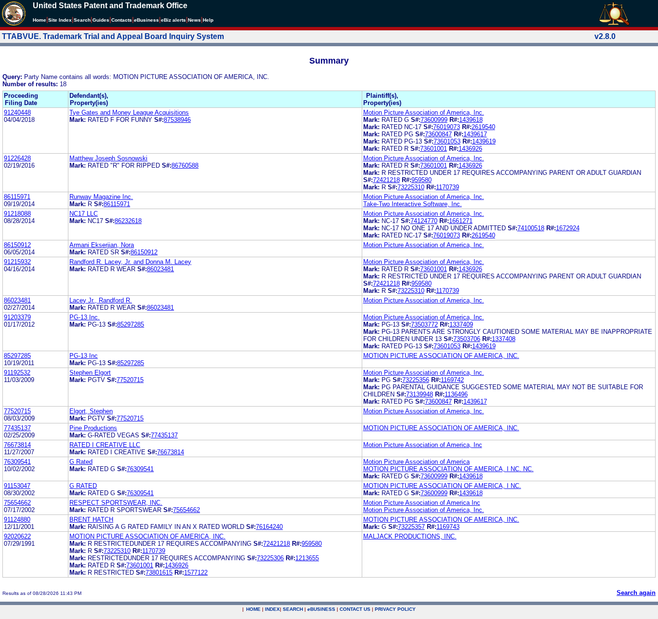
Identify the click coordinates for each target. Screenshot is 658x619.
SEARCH (293, 609)
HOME (253, 609)
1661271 (461, 220)
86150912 (17, 245)
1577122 (196, 572)
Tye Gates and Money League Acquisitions (129, 112)
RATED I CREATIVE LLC (104, 444)
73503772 (424, 324)
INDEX (272, 609)
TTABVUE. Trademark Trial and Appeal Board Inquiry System (113, 36)
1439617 (475, 134)
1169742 (452, 379)
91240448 (17, 112)
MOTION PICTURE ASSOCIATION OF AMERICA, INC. (441, 355)
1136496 (456, 394)
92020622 (17, 536)
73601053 (447, 141)
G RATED (83, 485)
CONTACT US (355, 609)
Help (208, 20)
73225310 (410, 187)
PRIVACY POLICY (395, 609)
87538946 (177, 119)
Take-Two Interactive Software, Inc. (412, 204)
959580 (421, 180)
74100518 (530, 228)
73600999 (434, 119)
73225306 (270, 558)
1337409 (461, 324)
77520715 (130, 379)
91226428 (17, 158)
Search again (636, 592)
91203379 (17, 317)
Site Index (60, 20)
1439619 (484, 141)
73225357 (411, 526)
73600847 (438, 134)
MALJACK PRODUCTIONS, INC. (410, 536)
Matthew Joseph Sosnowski (108, 158)
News (194, 20)
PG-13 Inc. (84, 317)
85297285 (130, 324)
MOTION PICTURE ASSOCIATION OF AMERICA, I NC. (442, 485)
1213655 (307, 558)
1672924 (567, 228)
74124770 (423, 220)
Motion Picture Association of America (416, 461)
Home (39, 20)
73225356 (415, 379)
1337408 (503, 338)
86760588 (184, 165)
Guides (100, 20)
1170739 (447, 187)
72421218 (386, 180)
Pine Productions (93, 428)
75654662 (17, 502)
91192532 (17, 372)
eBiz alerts (173, 20)
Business (146, 20)
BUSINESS (321, 609)
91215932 (17, 261)
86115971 (17, 196)
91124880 (17, 519)
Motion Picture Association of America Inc (421, 502)
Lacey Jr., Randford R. (100, 300)
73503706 (466, 338)
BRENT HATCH (91, 519)
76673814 (17, 444)
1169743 (448, 526)
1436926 (470, 148)
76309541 (17, 461)
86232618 (128, 220)
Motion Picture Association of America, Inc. (423, 112)
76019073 (446, 127)
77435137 (17, 428)
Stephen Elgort (90, 372)
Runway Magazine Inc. (101, 196)
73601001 (433, 148)
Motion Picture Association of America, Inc (422, 444)
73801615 (158, 572)
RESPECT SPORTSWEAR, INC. (115, 502)
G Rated (80, 461)
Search (82, 20)
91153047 (17, 485)
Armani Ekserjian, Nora (101, 245)
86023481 (160, 269)
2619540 (483, 127)
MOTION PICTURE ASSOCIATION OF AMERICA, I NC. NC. (448, 469)
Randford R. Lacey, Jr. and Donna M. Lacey (130, 261)
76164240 (269, 526)
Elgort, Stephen (91, 411)
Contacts (121, 20)
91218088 (17, 213)
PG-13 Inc (83, 355)
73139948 (419, 394)
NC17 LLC (83, 213)
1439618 (471, 119)
